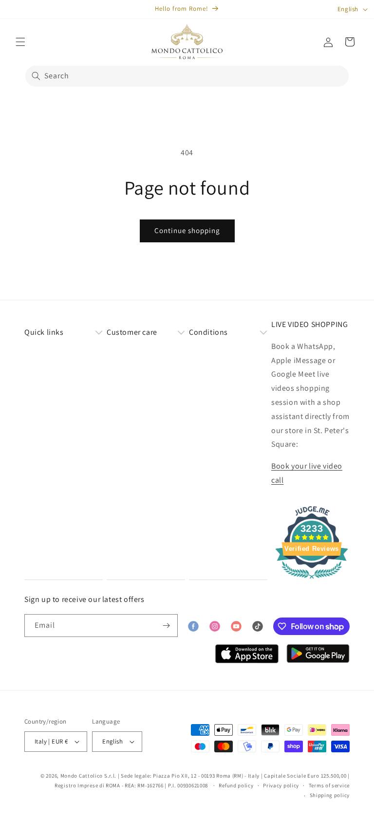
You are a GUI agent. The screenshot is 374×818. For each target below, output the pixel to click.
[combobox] (187, 76)
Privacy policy (281, 785)
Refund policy (236, 785)
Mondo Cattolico (81, 775)
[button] (20, 42)
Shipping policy (330, 795)
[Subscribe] (166, 625)
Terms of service (329, 785)
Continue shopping (187, 230)
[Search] (36, 76)
